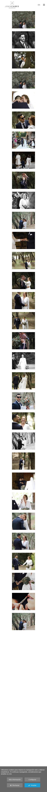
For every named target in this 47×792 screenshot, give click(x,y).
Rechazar (15, 785)
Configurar (32, 780)
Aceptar (33, 785)
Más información (15, 780)
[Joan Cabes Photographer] (12, 5)
